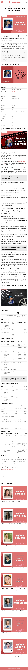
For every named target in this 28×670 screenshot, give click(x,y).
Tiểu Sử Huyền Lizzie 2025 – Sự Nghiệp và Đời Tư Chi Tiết (14, 611)
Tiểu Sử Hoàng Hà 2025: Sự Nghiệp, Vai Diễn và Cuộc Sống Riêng (14, 502)
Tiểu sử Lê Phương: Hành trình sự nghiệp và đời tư (14, 567)
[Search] (26, 2)
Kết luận (5, 60)
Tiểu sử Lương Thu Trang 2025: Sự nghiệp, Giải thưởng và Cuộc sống (14, 655)
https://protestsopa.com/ (7, 469)
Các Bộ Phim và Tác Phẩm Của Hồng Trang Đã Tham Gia (14, 58)
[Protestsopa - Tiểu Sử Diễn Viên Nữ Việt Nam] (14, 2)
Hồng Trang (14, 91)
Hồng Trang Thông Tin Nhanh (10, 54)
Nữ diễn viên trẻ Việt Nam (14, 6)
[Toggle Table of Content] (24, 52)
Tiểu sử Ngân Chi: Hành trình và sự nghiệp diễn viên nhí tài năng (14, 589)
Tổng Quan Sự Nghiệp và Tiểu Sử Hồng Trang (13, 55)
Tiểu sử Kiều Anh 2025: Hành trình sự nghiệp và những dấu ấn (14, 546)
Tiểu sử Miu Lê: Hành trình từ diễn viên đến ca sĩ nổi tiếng (14, 633)
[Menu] (2, 2)
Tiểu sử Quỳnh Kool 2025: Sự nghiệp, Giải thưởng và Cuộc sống (14, 524)
